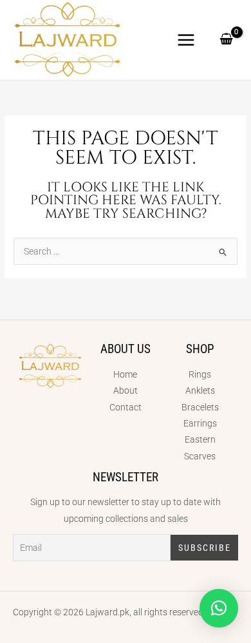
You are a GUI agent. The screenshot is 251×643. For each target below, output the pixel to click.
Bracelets (200, 407)
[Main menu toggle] (186, 39)
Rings (200, 374)
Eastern (200, 439)
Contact (125, 407)
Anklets (200, 390)
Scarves (200, 456)
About (125, 390)
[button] (219, 608)
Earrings (200, 423)
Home (125, 374)
